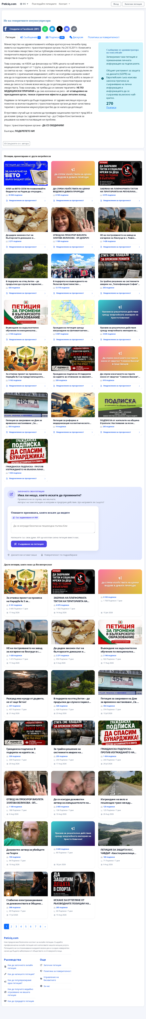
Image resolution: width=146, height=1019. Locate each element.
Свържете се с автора (18, 143)
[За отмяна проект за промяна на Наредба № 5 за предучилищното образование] (26, 367)
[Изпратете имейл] (67, 29)
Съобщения (31, 37)
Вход (116, 4)
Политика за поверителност (103, 37)
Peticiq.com (9, 3)
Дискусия (77, 37)
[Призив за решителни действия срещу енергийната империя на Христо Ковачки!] (120, 321)
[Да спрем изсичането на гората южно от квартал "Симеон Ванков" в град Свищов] (120, 367)
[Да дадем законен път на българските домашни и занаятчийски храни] (26, 228)
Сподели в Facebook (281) (24, 29)
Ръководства (12, 959)
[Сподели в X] (60, 29)
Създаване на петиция (31, 544)
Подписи (56, 37)
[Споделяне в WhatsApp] (45, 29)
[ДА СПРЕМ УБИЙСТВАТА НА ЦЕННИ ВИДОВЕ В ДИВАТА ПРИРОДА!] (73, 182)
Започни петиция (133, 4)
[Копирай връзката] (74, 29)
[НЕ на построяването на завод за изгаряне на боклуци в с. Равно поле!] (120, 228)
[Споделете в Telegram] (52, 29)
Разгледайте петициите (44, 4)
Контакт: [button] (63, 4)
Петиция (10, 37)
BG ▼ (26, 4)
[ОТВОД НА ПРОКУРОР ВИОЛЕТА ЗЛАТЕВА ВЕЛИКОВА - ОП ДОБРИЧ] (73, 228)
